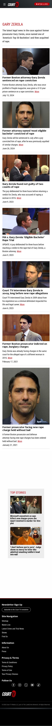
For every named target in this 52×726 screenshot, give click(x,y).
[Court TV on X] (26, 685)
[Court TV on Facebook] (13, 685)
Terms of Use (7, 670)
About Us (5, 647)
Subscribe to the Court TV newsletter (16, 610)
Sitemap (5, 621)
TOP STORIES (18, 492)
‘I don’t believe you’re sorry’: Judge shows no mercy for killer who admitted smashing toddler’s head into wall (25, 551)
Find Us (5, 636)
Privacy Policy (7, 666)
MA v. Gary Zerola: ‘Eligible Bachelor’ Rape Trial (23, 239)
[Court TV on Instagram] (19, 685)
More (37, 91)
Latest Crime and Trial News (13, 629)
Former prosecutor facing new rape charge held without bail (23, 429)
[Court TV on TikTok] (38, 685)
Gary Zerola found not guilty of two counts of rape (22, 185)
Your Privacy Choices (10, 674)
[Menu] (4, 4)
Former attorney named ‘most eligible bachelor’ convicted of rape (24, 132)
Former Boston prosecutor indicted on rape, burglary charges (24, 345)
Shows (4, 632)
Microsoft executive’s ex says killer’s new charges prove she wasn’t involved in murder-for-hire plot (25, 520)
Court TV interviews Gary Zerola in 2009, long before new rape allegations (25, 292)
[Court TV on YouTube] (32, 685)
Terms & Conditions (9, 662)
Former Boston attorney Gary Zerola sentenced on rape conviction (23, 79)
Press (4, 651)
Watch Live (42, 4)
